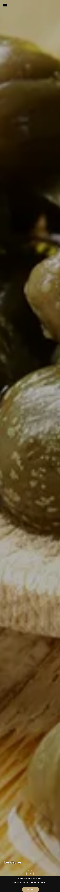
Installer (30, 889)
